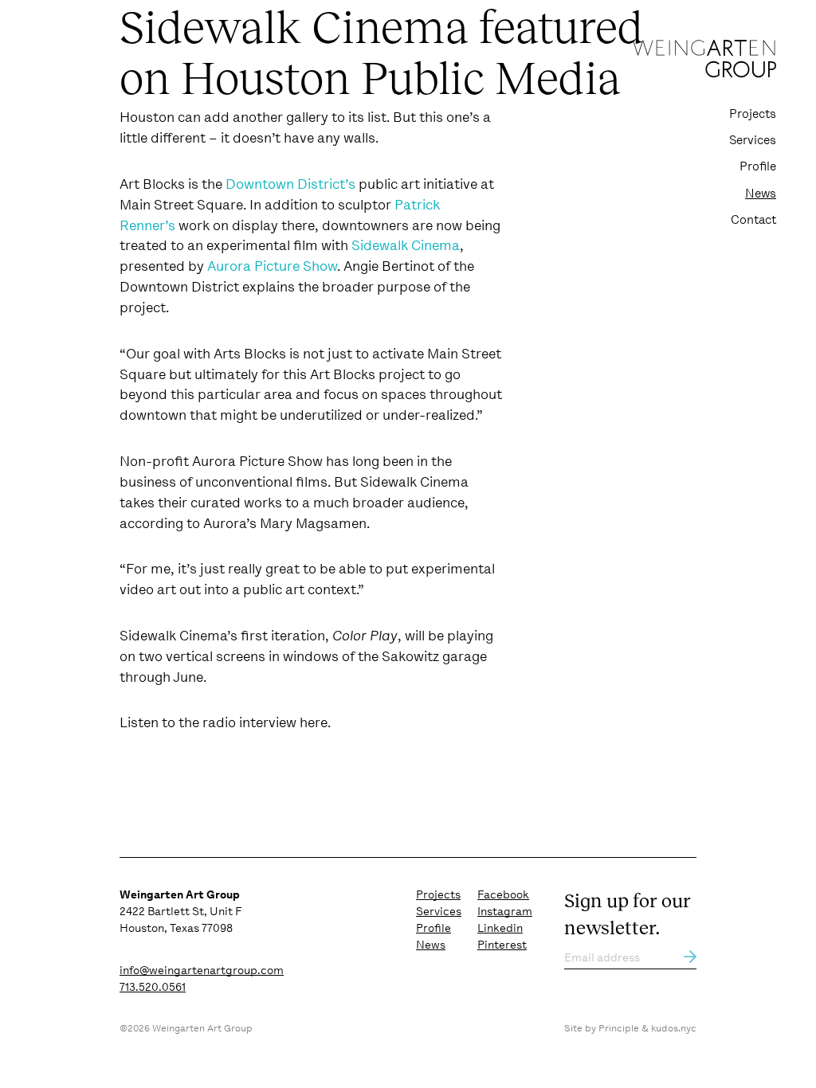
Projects (752, 114)
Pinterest (502, 944)
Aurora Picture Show (272, 266)
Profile (758, 166)
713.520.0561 (153, 987)
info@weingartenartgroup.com (202, 970)
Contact (753, 220)
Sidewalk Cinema (405, 245)
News (760, 194)
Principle (618, 1028)
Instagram (504, 911)
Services (752, 140)
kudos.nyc (673, 1028)
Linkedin (500, 928)
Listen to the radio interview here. (225, 722)
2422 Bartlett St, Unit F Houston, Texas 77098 (180, 911)
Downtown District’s (290, 184)
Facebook (503, 894)
